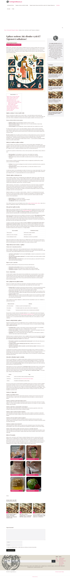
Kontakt (8, 8)
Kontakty (57, 560)
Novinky (58, 5)
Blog (56, 558)
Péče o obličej (61, 562)
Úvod (5, 30)
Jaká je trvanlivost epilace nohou (12, 97)
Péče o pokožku (61, 563)
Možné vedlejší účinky (12, 104)
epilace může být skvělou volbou (34, 203)
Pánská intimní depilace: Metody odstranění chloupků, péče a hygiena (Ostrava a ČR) (11, 516)
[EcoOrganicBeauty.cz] (7, 2)
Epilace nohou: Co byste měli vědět (13, 96)
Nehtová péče (61, 559)
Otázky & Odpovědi (10, 109)
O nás (55, 58)
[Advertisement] (35, 18)
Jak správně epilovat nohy (11, 99)
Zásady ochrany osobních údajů (22, 5)
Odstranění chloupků (62, 560)
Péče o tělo (61, 564)
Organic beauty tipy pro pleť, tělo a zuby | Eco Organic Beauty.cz (42, 5)
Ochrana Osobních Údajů (59, 571)
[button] (62, 28)
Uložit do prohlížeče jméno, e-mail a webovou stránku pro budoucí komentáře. (21, 547)
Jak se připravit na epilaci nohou (12, 105)
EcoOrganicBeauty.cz (15, 2)
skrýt (17, 94)
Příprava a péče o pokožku (12, 103)
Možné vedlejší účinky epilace (12, 106)
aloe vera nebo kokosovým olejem (26, 378)
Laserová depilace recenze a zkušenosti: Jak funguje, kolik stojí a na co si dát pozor (39, 515)
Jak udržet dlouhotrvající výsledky (13, 108)
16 (20, 512)
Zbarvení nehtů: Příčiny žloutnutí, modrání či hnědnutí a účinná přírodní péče (55, 113)
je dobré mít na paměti (27, 210)
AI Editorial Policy (10, 5)
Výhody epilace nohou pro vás (12, 98)
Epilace (17, 30)
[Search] (53, 561)
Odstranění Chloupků (11, 30)
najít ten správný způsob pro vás (27, 314)
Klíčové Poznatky (10, 110)
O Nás (13, 8)
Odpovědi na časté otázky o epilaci (13, 101)
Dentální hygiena (61, 558)
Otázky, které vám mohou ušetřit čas (14, 102)
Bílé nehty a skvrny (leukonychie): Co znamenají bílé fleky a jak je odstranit (26, 515)
